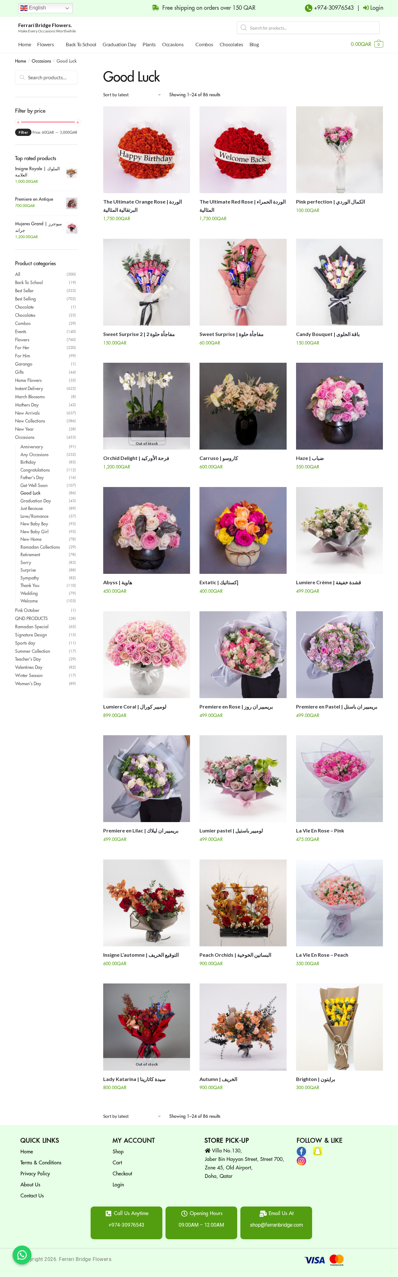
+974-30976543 (333, 8)
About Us (30, 1184)
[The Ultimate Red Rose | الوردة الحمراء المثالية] (242, 149)
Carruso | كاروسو (218, 458)
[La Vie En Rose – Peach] (339, 903)
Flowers (22, 340)
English (37, 7)
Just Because (31, 508)
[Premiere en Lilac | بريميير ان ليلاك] (146, 778)
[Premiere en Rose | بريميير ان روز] (242, 654)
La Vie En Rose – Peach (322, 955)
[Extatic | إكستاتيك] (242, 530)
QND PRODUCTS (31, 618)
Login (118, 1184)
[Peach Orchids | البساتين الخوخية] (242, 903)
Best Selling (25, 299)
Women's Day (28, 683)
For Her (22, 347)
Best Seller (24, 290)
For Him (22, 356)
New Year (24, 429)
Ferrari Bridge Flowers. (45, 25)
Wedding (29, 593)
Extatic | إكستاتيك (218, 582)
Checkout (122, 1173)
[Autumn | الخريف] (242, 1026)
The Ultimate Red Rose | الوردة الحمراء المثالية (242, 206)
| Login (368, 8)
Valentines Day (28, 667)
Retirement (30, 554)
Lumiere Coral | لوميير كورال (134, 706)
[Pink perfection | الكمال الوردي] (339, 149)
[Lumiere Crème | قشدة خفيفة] (339, 530)
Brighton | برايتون (315, 1079)
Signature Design (31, 635)
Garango (23, 364)
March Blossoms (30, 397)
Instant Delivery (29, 388)
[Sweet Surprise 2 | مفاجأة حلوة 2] (146, 282)
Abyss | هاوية (117, 582)
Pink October (27, 610)
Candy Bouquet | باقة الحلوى (328, 334)
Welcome (29, 601)
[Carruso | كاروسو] (242, 406)
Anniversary (31, 447)
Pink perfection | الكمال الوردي (330, 201)
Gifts (19, 372)
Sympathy (29, 578)
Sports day (25, 643)
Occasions (41, 61)
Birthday (28, 462)
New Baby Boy (34, 524)
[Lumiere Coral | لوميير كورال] (146, 654)
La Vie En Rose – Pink (320, 830)
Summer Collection (32, 651)
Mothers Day (27, 405)
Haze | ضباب (310, 458)
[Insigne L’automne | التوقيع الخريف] (146, 903)
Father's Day (32, 477)
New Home (31, 539)
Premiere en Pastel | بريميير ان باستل (336, 706)
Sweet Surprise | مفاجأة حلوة (231, 334)
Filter (23, 132)
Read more (146, 479)
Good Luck (30, 493)
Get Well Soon (34, 485)
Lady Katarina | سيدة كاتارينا (134, 1079)
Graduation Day (35, 501)
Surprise (28, 570)
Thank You (29, 585)
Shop (118, 1151)
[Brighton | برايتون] (339, 1026)
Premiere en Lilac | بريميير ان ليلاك (140, 830)
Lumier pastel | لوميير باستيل (231, 830)
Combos (23, 323)
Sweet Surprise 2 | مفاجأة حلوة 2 (139, 334)
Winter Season (28, 675)
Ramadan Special (31, 626)
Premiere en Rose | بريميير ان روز (236, 706)
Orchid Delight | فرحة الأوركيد (136, 458)
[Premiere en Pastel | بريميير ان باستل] (339, 654)
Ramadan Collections (40, 547)
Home (20, 61)
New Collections (30, 421)
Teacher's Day (28, 659)
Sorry (25, 562)
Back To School (29, 282)
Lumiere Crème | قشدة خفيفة (328, 582)
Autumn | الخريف (218, 1079)
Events (20, 331)
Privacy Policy (35, 1173)
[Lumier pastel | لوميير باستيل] (242, 778)
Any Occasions (34, 454)
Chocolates (25, 315)
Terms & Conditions (40, 1162)
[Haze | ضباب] (339, 406)
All (17, 274)
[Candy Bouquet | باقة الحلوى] (339, 282)
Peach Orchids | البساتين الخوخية (235, 955)
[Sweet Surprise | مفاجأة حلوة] (242, 282)
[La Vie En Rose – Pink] (339, 778)
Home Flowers (28, 380)
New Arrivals (27, 413)
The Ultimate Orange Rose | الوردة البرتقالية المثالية (142, 206)
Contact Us (32, 1195)
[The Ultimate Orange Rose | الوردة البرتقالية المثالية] (146, 149)
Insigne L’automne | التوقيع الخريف (141, 955)
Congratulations (35, 470)
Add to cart (146, 231)
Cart (117, 1162)
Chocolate (24, 307)
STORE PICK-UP (227, 1141)
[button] (22, 1255)
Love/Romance (34, 516)
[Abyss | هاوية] (146, 530)
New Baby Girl (34, 531)
